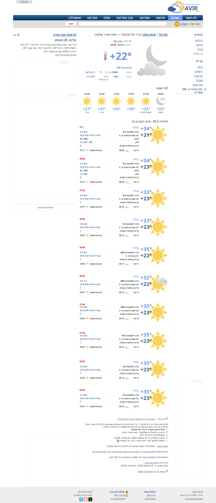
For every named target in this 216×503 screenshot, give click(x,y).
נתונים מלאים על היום (66, 54)
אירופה (160, 17)
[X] (90, 499)
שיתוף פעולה (150, 498)
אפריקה (92, 17)
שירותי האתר (197, 491)
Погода (24, 1)
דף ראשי (191, 17)
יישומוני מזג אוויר (117, 491)
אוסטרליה (74, 17)
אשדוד (199, 80)
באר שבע (198, 84)
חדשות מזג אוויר (64, 34)
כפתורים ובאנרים (118, 498)
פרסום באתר (198, 381)
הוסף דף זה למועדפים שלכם (152, 471)
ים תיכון (199, 40)
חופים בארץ (162, 446)
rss (14, 34)
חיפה (200, 67)
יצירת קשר (151, 495)
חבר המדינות (125, 17)
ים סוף (199, 45)
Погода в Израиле (194, 498)
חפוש (71, 24)
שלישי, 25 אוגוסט (65, 40)
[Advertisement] (189, 430)
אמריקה (145, 17)
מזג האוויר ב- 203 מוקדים (192, 91)
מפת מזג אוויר (151, 462)
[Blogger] (86, 499)
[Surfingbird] (81, 499)
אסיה (107, 17)
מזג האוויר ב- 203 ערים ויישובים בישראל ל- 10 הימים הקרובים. (122, 451)
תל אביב (198, 75)
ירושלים (199, 71)
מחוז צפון (149, 34)
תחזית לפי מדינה (85, 491)
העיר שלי (117, 41)
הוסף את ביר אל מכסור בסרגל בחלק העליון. (136, 419)
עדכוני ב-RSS (119, 495)
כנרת (200, 49)
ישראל (175, 17)
